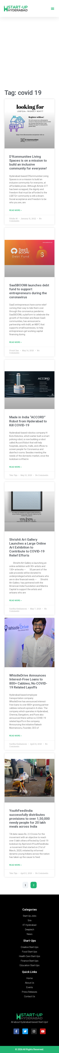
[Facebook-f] (16, 1031)
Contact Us (29, 996)
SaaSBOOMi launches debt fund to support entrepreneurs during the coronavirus (29, 291)
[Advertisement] (29, 54)
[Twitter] (25, 1031)
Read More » (15, 210)
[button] (52, 8)
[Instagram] (34, 1031)
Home (29, 978)
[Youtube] (43, 1031)
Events (29, 987)
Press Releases (29, 992)
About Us (29, 983)
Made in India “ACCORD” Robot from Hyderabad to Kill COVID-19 (28, 421)
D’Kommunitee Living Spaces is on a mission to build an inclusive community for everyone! (28, 162)
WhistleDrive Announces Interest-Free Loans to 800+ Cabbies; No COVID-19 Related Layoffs (28, 681)
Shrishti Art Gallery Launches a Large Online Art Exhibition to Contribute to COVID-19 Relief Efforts (27, 547)
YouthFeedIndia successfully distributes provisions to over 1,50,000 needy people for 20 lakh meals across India (29, 818)
